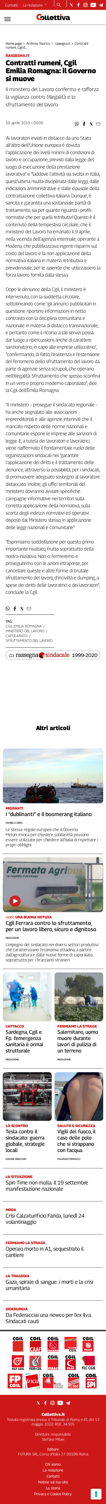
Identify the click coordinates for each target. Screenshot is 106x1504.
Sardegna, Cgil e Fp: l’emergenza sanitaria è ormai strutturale (24, 1041)
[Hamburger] (7, 19)
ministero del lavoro (25, 631)
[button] (77, 124)
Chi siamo (53, 1464)
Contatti (11, 5)
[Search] (59, 5)
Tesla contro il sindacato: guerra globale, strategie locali (25, 1140)
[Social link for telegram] (101, 5)
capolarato (16, 635)
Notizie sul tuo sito (53, 1482)
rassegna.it (62, 43)
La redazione (33, 5)
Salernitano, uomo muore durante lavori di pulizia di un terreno (77, 1041)
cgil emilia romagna (24, 626)
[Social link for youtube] (93, 5)
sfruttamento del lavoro (29, 640)
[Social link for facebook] (78, 5)
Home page (14, 43)
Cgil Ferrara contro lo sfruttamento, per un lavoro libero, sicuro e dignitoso (51, 926)
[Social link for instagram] (85, 5)
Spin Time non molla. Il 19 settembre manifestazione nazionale (47, 1185)
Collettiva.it (53, 1414)
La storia (53, 1488)
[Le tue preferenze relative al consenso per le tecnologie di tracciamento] (96, 1494)
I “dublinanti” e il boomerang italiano (49, 814)
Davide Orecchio (16, 1158)
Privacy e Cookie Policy (53, 1494)
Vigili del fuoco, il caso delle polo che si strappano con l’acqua (76, 1140)
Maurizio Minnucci (68, 1158)
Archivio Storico (38, 43)
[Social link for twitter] (71, 5)
